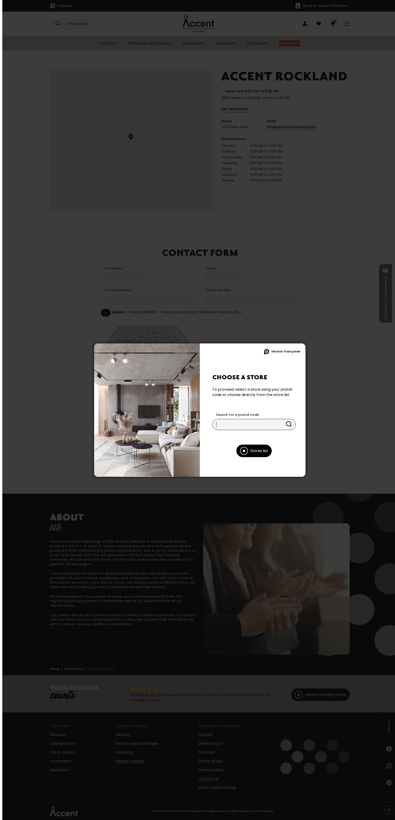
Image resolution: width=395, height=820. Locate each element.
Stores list (259, 450)
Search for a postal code (237, 414)
